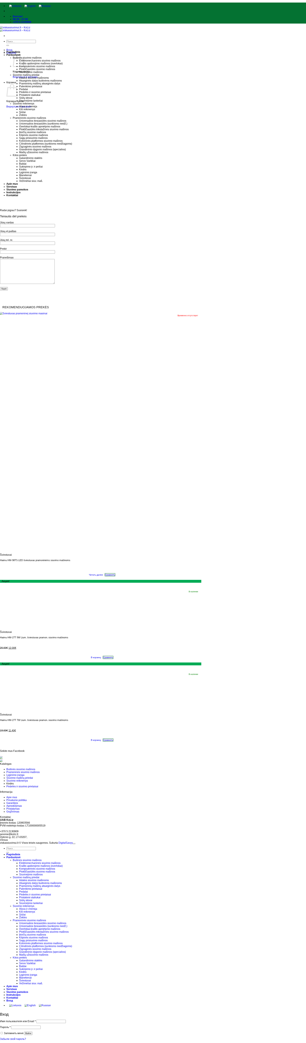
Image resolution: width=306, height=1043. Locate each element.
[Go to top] (74, 843)
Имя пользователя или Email (18, 1021)
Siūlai (22, 112)
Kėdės (22, 169)
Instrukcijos (13, 192)
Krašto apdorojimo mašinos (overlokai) (41, 63)
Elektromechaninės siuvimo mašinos (40, 60)
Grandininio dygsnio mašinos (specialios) (42, 149)
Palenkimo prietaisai (30, 86)
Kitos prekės (20, 155)
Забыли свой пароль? (13, 1039)
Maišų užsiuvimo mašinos (33, 152)
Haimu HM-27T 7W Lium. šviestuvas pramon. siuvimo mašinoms (34, 720)
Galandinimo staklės (30, 158)
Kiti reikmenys (27, 109)
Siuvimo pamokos (17, 189)
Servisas (11, 186)
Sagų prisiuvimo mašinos (33, 138)
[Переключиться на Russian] (44, 6)
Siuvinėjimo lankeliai (31, 100)
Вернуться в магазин (18, 106)
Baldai (22, 163)
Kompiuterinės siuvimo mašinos (37, 66)
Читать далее (96, 574)
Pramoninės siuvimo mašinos (29, 118)
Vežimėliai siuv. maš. (31, 181)
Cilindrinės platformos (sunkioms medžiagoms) (45, 143)
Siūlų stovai (25, 97)
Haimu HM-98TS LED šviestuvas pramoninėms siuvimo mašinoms (35, 560)
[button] (9, 50)
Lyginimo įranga (28, 172)
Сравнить (110, 574)
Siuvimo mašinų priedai (26, 75)
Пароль (5, 1027)
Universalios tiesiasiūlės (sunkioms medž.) (43, 123)
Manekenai (25, 175)
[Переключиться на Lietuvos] (15, 6)
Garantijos (12, 803)
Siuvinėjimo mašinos (31, 72)
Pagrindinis (13, 52)
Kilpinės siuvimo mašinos (33, 135)
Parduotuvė (13, 857)
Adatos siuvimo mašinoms (34, 77)
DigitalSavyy (65, 842)
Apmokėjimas (14, 805)
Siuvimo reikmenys (23, 103)
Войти (28, 1033)
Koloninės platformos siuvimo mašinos (41, 140)
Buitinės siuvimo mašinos (27, 57)
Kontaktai (12, 195)
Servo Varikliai (27, 161)
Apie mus (12, 183)
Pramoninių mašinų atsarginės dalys (39, 83)
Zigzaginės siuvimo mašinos (35, 146)
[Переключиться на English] (30, 6)
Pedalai (23, 89)
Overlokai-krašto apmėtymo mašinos (39, 126)
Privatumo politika (16, 800)
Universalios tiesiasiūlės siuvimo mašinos (42, 120)
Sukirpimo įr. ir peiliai (31, 166)
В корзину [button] (96, 657)
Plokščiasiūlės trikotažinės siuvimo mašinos (44, 129)
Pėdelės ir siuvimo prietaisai (35, 92)
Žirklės (23, 115)
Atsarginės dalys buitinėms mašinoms (40, 80)
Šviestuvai (25, 178)
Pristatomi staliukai (29, 95)
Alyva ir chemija (28, 106)
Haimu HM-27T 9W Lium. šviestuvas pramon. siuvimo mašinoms (34, 637)
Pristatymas (13, 808)
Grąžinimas (12, 811)
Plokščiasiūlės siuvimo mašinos (37, 69)
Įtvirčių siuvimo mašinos (32, 132)
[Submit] (7, 45)
